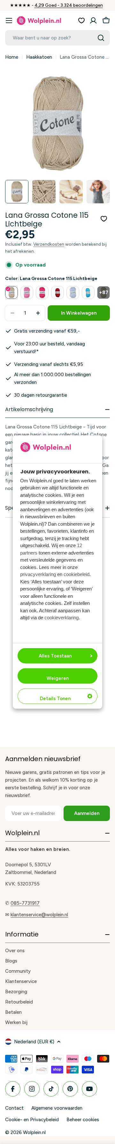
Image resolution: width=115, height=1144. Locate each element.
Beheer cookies (82, 1120)
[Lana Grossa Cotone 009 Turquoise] (88, 292)
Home (11, 57)
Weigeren (58, 678)
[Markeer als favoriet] (104, 218)
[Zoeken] (101, 38)
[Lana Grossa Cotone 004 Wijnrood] (57, 292)
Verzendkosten (48, 244)
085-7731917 (25, 903)
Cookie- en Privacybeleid (32, 1120)
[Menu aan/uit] (9, 20)
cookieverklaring (61, 617)
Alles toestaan (55, 656)
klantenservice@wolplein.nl (39, 915)
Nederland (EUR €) (34, 1042)
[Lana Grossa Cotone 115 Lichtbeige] (11, 292)
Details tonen (55, 698)
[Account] (93, 20)
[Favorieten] (81, 20)
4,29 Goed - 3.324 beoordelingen (68, 5)
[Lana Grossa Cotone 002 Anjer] (26, 292)
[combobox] (57, 38)
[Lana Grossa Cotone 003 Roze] (42, 292)
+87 (103, 292)
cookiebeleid (76, 574)
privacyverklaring (38, 574)
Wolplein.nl (34, 1132)
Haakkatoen (39, 57)
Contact (14, 1108)
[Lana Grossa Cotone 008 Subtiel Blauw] (72, 292)
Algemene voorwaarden (56, 1108)
